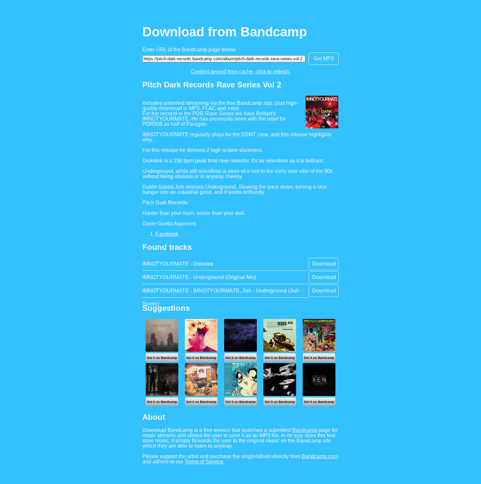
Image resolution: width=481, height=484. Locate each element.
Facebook (167, 234)
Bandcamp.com (320, 456)
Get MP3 (323, 58)
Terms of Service (204, 461)
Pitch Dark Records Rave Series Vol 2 (211, 84)
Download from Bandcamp (224, 32)
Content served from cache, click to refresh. (240, 71)
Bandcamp (304, 430)
